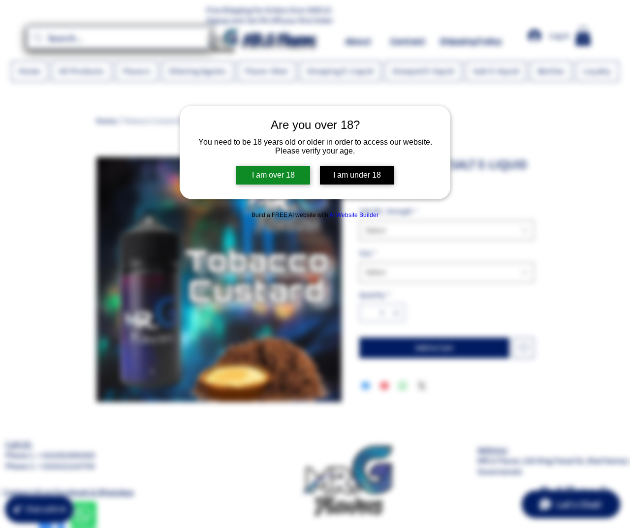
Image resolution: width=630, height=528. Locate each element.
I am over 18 (273, 175)
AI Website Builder (353, 215)
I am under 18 (357, 175)
